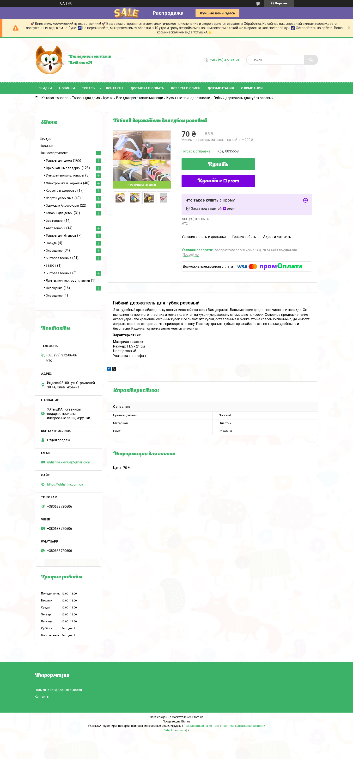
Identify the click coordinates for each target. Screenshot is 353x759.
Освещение (54, 250)
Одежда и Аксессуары (62, 205)
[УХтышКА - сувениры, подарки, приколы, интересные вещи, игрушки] (49, 59)
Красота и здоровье (61, 190)
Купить (218, 164)
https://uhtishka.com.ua (65, 484)
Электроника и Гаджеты (64, 183)
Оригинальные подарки (63, 168)
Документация (220, 88)
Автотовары (55, 228)
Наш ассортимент (54, 153)
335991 (51, 265)
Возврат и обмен (185, 88)
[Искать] (311, 60)
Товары (89, 88)
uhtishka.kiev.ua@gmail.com (68, 462)
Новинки (67, 88)
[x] (114, 369)
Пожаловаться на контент (201, 725)
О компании (252, 88)
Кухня (108, 98)
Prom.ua (197, 717)
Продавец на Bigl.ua (176, 721)
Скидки (45, 88)
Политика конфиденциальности (58, 690)
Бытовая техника (58, 258)
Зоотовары (54, 220)
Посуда (51, 243)
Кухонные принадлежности (188, 98)
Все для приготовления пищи (139, 98)
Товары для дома (86, 98)
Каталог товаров (55, 98)
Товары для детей (59, 213)
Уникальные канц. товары (65, 175)
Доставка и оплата (147, 88)
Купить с (210, 181)
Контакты (114, 88)
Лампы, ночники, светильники (68, 280)
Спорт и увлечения (59, 198)
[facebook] (109, 369)
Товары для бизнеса (61, 235)
